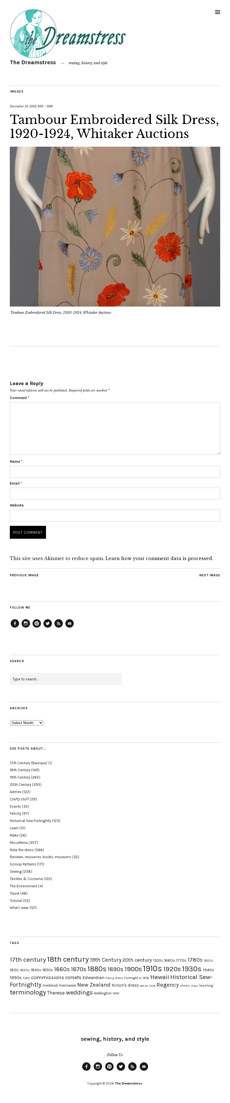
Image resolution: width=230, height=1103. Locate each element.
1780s (195, 959)
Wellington (103, 993)
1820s (25, 970)
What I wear (19, 908)
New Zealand (94, 984)
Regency (168, 984)
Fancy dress (114, 978)
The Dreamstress (33, 62)
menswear (67, 985)
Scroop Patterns (23, 864)
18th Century (20, 770)
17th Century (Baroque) (28, 763)
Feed (58, 627)
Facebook (15, 627)
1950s (16, 977)
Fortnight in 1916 (136, 978)
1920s (172, 969)
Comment (19, 398)
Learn (14, 828)
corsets (73, 977)
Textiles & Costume (26, 879)
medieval (50, 985)
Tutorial (16, 901)
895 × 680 (45, 106)
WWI (116, 993)
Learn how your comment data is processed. (159, 558)
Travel (14, 893)
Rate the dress (22, 850)
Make (14, 835)
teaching (206, 985)
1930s (192, 968)
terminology (28, 992)
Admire (15, 792)
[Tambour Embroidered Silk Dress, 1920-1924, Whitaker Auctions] (115, 305)
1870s (78, 969)
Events (15, 806)
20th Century (20, 784)
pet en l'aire (147, 985)
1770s (181, 960)
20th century (137, 960)
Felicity (15, 813)
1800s (208, 960)
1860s (62, 969)
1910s (152, 968)
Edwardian (93, 977)
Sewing (16, 871)
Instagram (26, 627)
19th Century (20, 777)
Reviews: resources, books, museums (40, 857)
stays (194, 985)
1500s (158, 960)
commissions (47, 977)
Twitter (47, 627)
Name (16, 461)
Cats (26, 978)
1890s (115, 969)
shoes (185, 985)
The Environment (23, 886)
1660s (169, 960)
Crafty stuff (19, 799)
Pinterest (37, 627)
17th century (28, 959)
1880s (97, 968)
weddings (79, 992)
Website (17, 505)
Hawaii (159, 977)
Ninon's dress (125, 985)
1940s (208, 969)
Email (16, 483)
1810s (14, 970)
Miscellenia (19, 843)
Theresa (56, 993)
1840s (36, 970)
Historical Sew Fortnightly (30, 821)
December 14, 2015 (23, 106)
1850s (47, 970)
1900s (133, 969)
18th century (68, 959)
